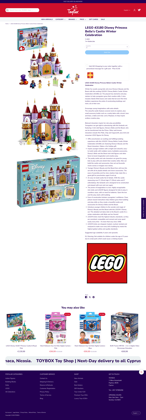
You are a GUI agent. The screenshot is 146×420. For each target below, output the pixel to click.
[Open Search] (7, 10)
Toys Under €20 (79, 392)
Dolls (7, 385)
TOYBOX (17, 415)
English (126, 10)
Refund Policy (32, 412)
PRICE (82, 19)
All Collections (10, 392)
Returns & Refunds (46, 385)
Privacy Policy (44, 392)
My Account (8, 412)
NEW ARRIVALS (47, 19)
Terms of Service (45, 395)
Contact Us (43, 378)
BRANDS (72, 19)
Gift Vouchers (78, 388)
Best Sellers (78, 385)
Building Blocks (10, 382)
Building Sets (91, 41)
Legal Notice (16, 412)
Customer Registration (47, 388)
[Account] (134, 10)
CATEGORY (60, 19)
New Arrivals (78, 378)
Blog (41, 398)
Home (7, 24)
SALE (103, 19)
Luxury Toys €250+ (81, 398)
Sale (75, 382)
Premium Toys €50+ (81, 395)
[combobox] (22, 10)
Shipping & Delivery (46, 382)
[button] (141, 372)
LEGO (88, 39)
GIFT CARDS (93, 19)
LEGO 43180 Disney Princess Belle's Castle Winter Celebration (27, 24)
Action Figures (10, 378)
